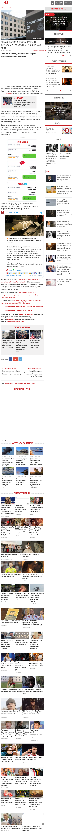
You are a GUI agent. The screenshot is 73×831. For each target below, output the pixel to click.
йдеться (9, 93)
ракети (33, 384)
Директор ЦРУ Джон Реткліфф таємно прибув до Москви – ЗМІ (63, 202)
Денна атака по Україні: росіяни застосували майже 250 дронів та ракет (36, 462)
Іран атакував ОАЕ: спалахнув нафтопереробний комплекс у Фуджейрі (8, 462)
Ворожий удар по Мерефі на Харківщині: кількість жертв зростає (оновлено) (22, 462)
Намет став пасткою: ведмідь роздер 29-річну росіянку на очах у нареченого (64, 213)
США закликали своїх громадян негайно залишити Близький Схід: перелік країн (36, 343)
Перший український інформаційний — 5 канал (6, 3)
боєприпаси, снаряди (22, 384)
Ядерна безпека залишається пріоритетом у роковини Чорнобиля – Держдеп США (24, 103)
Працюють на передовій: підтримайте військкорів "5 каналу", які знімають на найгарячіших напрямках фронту (53, 73)
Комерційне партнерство (50, 129)
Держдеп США (9, 384)
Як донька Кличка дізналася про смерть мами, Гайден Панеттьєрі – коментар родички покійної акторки (64, 191)
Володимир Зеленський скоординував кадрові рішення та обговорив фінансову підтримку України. (21, 295)
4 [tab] (63, 55)
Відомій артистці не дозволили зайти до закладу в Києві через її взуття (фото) (64, 223)
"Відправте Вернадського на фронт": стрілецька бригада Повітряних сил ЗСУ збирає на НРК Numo (52, 85)
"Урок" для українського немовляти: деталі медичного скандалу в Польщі (64, 282)
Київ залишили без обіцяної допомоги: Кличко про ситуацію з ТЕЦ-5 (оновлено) (11, 373)
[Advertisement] (22, 170)
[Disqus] (22, 416)
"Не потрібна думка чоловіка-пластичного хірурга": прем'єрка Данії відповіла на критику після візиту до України (64, 270)
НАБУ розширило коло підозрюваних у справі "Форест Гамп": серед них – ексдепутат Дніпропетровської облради (59, 48)
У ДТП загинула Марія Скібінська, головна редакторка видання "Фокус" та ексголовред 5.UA (64, 235)
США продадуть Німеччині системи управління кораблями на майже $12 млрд (8, 343)
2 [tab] (65, 30)
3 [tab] (60, 55)
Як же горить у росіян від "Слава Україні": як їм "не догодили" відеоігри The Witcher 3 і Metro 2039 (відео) (64, 247)
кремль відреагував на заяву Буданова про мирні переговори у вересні (64, 178)
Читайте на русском (38, 50)
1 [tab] (52, 30)
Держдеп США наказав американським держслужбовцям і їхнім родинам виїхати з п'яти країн (22, 345)
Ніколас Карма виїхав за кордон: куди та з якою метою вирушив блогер (64, 258)
